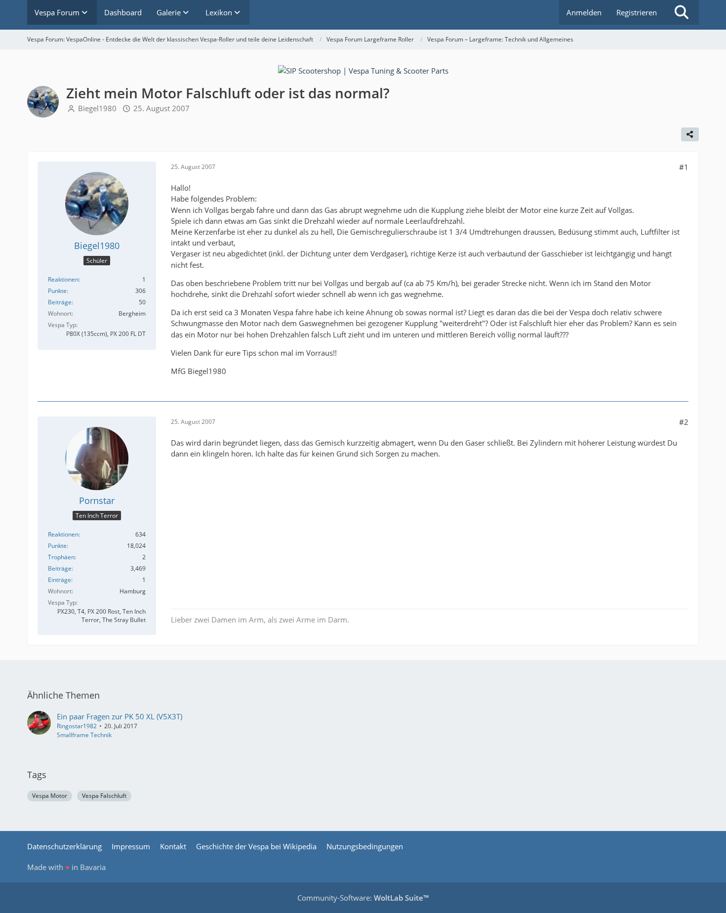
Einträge (59, 580)
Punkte (57, 291)
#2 (683, 422)
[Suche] (681, 12)
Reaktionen (63, 279)
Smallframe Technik (84, 735)
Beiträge (60, 302)
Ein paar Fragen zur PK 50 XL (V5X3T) (119, 716)
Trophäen (61, 557)
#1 (683, 167)
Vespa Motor (49, 795)
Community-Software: (363, 898)
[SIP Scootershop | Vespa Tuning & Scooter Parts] (363, 70)
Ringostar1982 (77, 726)
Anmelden (584, 12)
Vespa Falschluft (104, 795)
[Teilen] (690, 134)
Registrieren (636, 12)
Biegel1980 (97, 108)
